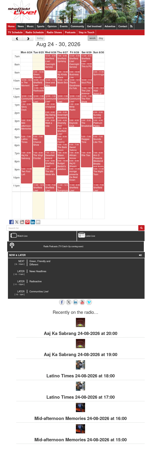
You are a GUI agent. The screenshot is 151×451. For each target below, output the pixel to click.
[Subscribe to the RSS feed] (131, 26)
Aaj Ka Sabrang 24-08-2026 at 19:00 (80, 354)
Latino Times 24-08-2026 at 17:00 (80, 397)
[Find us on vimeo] (89, 302)
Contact (122, 26)
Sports (40, 26)
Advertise (110, 26)
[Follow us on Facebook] (62, 302)
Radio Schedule (35, 32)
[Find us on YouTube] (82, 302)
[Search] (141, 228)
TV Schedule (15, 32)
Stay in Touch (86, 32)
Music (30, 26)
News (21, 26)
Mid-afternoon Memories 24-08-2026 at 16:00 (80, 418)
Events (64, 26)
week (92, 38)
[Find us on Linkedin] (75, 302)
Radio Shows (54, 32)
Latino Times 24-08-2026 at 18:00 (80, 375)
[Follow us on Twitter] (69, 302)
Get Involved (94, 26)
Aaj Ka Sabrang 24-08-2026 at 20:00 (80, 333)
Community (77, 26)
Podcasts (70, 32)
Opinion (52, 26)
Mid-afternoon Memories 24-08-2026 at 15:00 (80, 439)
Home (11, 26)
